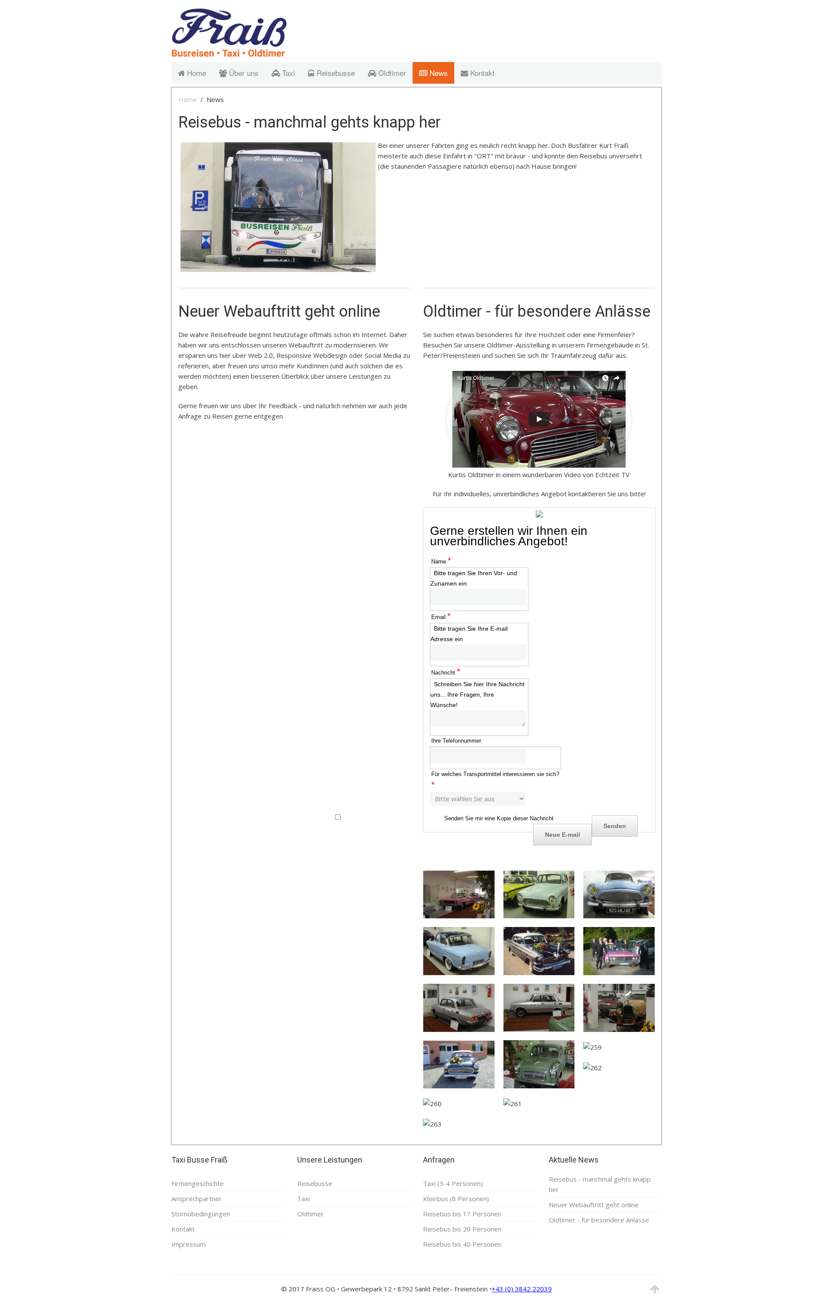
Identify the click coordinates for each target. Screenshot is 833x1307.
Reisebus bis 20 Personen (462, 1229)
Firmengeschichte (197, 1183)
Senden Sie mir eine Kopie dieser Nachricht (499, 818)
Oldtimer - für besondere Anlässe (536, 311)
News (437, 72)
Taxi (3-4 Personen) (453, 1183)
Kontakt (481, 72)
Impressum (188, 1244)
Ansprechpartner (196, 1198)
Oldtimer (391, 72)
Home (195, 72)
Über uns (243, 72)
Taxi (287, 72)
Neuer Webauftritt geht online (279, 311)
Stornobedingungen (200, 1213)
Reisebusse (335, 72)
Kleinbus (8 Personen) (456, 1198)
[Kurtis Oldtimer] (539, 419)
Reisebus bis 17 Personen (462, 1213)
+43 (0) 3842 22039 (522, 1288)
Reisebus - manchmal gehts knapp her (309, 122)
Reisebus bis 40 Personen (462, 1244)
